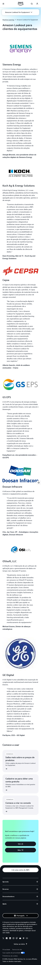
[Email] (27, 938)
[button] (18, 12)
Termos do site (17, 949)
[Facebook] (7, 938)
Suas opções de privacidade (11, 953)
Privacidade (6, 949)
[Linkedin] (10, 938)
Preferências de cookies (10, 956)
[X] (3, 938)
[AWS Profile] (37, 4)
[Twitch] (17, 938)
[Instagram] (13, 938)
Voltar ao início (19, 944)
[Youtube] (20, 938)
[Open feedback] (39, 482)
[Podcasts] (23, 938)
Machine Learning (8, 20)
